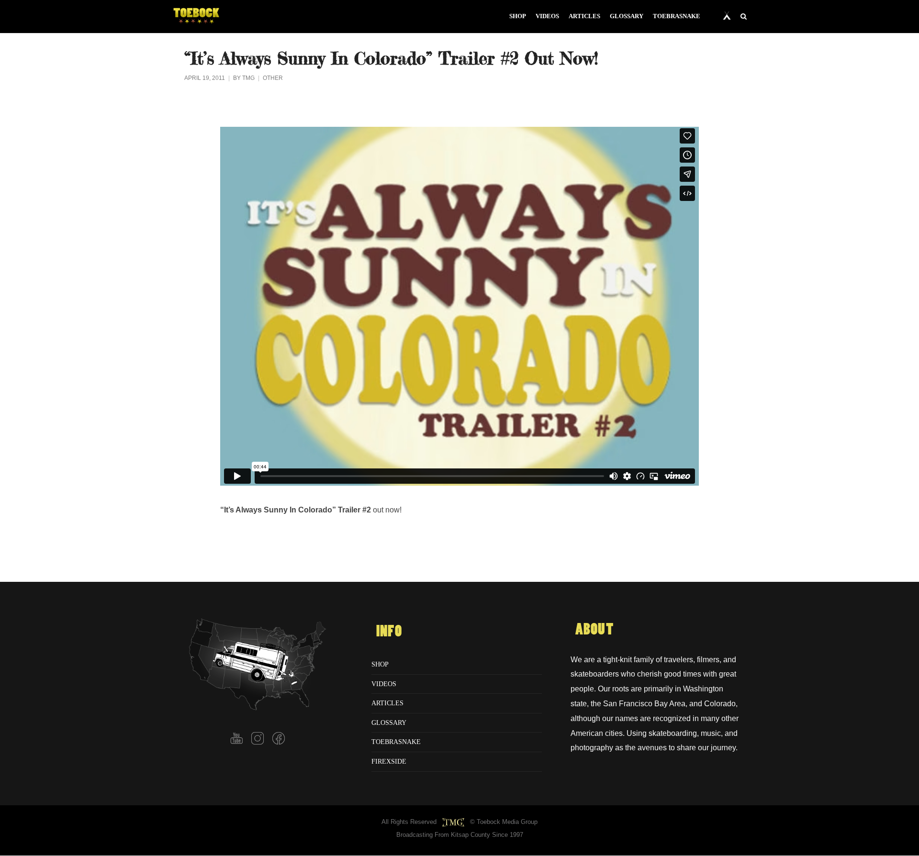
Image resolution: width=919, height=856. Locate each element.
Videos (383, 684)
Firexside (388, 761)
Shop (380, 664)
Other (273, 78)
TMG (248, 78)
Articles (387, 703)
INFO (389, 632)
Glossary (388, 722)
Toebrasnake (396, 741)
